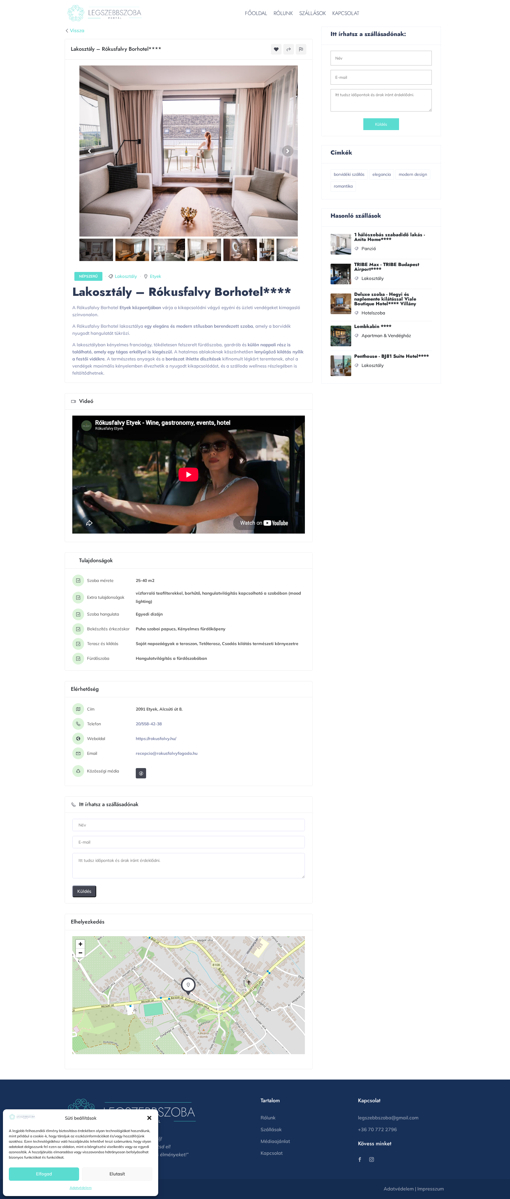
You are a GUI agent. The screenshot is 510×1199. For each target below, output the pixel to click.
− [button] (80, 953)
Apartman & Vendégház (386, 335)
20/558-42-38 (149, 723)
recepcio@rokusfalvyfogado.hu (166, 753)
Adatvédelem (81, 1187)
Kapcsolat (345, 13)
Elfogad (44, 1174)
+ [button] (80, 944)
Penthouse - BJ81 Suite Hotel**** (391, 356)
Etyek (155, 276)
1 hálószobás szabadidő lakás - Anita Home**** (389, 237)
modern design (413, 174)
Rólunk (283, 13)
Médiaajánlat (275, 1141)
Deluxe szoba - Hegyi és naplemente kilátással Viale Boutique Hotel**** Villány (385, 299)
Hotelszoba (373, 313)
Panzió (369, 248)
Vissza (77, 30)
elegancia (381, 174)
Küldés (84, 891)
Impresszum (430, 1189)
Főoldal (256, 13)
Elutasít (117, 1174)
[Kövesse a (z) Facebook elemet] (359, 1159)
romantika (343, 186)
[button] (149, 1118)
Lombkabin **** (372, 326)
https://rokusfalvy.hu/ (156, 738)
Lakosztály (126, 276)
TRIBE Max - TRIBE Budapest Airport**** (386, 267)
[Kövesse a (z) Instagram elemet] (371, 1159)
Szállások (312, 13)
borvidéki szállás (349, 174)
